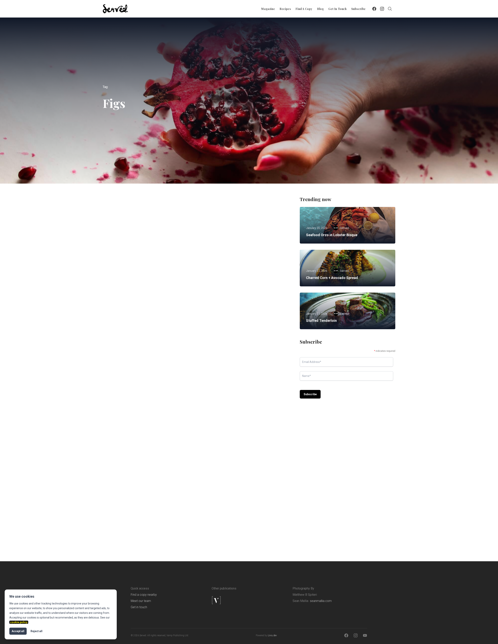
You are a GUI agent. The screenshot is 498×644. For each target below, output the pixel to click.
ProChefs (263, 506)
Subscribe (358, 9)
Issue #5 (213, 506)
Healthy (229, 268)
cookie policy (18, 622)
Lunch (168, 387)
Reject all (36, 631)
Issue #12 (267, 268)
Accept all (18, 631)
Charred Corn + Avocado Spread (332, 278)
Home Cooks (171, 268)
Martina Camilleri (228, 419)
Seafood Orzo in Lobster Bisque (331, 235)
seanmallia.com (321, 601)
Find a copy (303, 9)
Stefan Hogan (130, 419)
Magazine (268, 9)
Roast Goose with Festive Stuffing (137, 395)
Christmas (118, 387)
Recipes (285, 9)
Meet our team (141, 601)
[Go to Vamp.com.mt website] (229, 600)
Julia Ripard (129, 301)
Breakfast (138, 268)
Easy (153, 268)
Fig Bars (213, 395)
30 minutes (119, 268)
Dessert (212, 268)
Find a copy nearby (144, 594)
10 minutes (214, 387)
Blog (320, 9)
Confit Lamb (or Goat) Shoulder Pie (138, 513)
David (220, 301)
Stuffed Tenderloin (321, 320)
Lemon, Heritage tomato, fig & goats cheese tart (245, 513)
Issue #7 (273, 387)
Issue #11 (152, 387)
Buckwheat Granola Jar (129, 276)
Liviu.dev (272, 635)
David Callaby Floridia (135, 538)
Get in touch (337, 9)
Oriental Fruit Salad (222, 276)
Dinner (135, 387)
